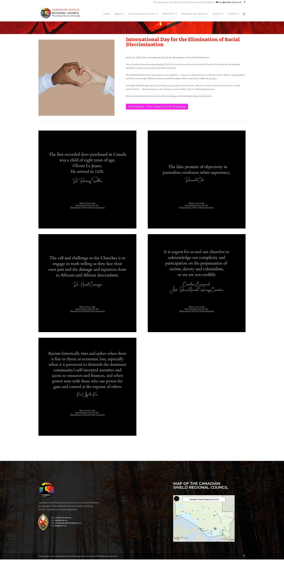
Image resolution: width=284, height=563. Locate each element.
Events (232, 14)
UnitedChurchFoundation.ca (68, 523)
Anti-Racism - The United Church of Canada (156, 106)
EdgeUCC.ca (60, 526)
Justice (217, 14)
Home (106, 14)
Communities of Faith (142, 14)
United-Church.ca (63, 518)
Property (168, 14)
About (118, 14)
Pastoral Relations (193, 14)
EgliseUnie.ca (61, 520)
